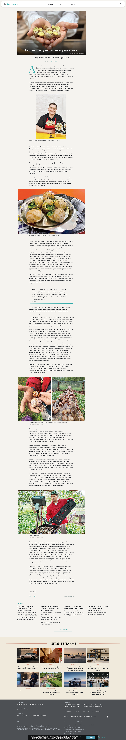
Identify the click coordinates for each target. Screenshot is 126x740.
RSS (18, 715)
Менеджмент (86, 711)
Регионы (85, 706)
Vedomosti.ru (74, 704)
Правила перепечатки (77, 716)
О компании (68, 711)
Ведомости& (96, 711)
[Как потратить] (12, 4)
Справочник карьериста (72, 706)
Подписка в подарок (36, 704)
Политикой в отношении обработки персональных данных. (62, 738)
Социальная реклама (96, 706)
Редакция (77, 711)
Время (62, 4)
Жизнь (74, 4)
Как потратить (95, 704)
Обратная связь (91, 716)
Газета (66, 704)
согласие (53, 737)
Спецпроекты (84, 704)
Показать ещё (63, 629)
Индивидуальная (22, 704)
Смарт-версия (25, 715)
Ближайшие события (24, 710)
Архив (66, 716)
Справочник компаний (39, 715)
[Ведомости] (5, 4)
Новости (20, 603)
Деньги (50, 4)
